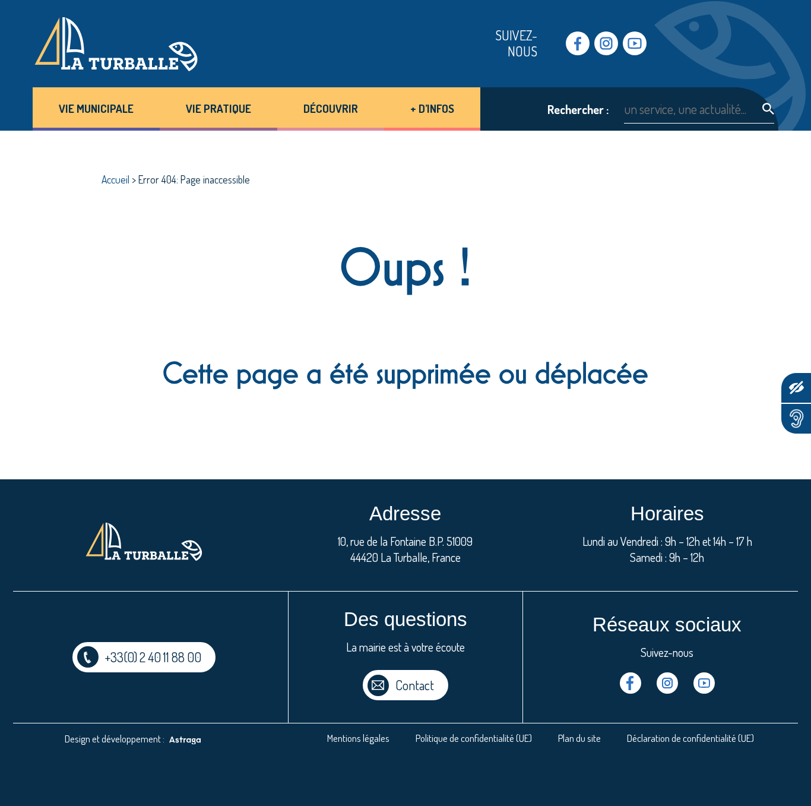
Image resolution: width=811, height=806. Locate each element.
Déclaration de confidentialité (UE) (690, 738)
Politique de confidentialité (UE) (474, 738)
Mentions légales (358, 738)
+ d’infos (432, 108)
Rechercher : (578, 109)
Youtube (635, 43)
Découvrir (330, 108)
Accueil (115, 179)
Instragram (606, 43)
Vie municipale (96, 108)
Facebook (578, 43)
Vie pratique (218, 108)
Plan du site (579, 738)
